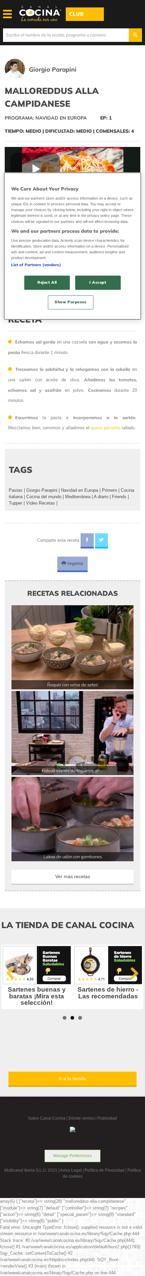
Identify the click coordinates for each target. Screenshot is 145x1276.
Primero (109, 490)
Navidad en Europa (79, 490)
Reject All (47, 282)
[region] (73, 246)
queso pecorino (105, 427)
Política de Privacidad (104, 1170)
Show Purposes (70, 302)
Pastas (16, 490)
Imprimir (74, 563)
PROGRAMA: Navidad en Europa (46, 118)
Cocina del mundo (43, 496)
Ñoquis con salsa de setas (72, 684)
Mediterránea (77, 496)
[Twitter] (101, 541)
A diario (101, 496)
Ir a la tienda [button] (72, 1078)
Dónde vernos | (82, 1118)
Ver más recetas (72, 876)
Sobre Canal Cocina (46, 1118)
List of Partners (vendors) (36, 265)
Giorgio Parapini (41, 490)
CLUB (76, 14)
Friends (119, 496)
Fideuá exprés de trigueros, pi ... (72, 770)
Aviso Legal (71, 1170)
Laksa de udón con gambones (73, 856)
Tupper (15, 503)
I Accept (98, 282)
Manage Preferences (72, 1155)
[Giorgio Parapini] (50, 77)
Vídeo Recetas (40, 503)
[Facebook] (87, 541)
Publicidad (107, 1118)
